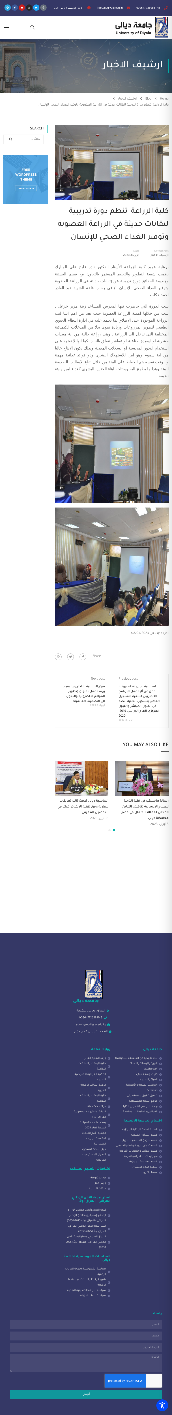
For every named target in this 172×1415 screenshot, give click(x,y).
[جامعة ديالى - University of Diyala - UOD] (141, 27)
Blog (148, 99)
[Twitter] (36, 7)
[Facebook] (83, 656)
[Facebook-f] (15, 7)
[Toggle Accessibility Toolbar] (162, 1405)
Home (164, 99)
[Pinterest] (58, 656)
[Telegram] (7, 7)
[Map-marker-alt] (43, 7)
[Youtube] (22, 7)
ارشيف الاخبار (127, 99)
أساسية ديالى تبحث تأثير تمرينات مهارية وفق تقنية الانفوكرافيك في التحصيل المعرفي (83, 806)
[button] (114, 830)
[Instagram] (29, 7)
